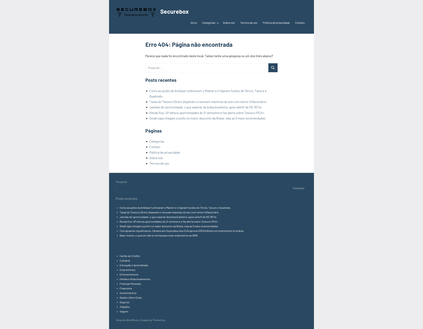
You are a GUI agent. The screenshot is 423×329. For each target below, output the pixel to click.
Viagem (124, 311)
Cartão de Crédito (130, 255)
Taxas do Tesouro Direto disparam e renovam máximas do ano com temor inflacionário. (208, 102)
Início (194, 22)
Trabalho (125, 306)
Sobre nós (229, 22)
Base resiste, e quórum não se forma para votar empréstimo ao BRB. (159, 235)
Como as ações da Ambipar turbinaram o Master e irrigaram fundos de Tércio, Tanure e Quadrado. (175, 207)
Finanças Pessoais (130, 283)
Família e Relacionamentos (135, 279)
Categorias (208, 22)
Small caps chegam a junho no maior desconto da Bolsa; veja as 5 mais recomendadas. (207, 118)
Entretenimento (129, 274)
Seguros (124, 302)
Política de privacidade (276, 22)
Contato (300, 22)
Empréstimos (127, 269)
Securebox (174, 11)
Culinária (125, 260)
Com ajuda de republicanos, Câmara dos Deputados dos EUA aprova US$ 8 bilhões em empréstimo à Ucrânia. (182, 230)
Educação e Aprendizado (134, 265)
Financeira (126, 288)
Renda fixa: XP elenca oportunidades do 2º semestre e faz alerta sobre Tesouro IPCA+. (207, 113)
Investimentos (128, 292)
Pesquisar (121, 181)
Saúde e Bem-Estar (131, 297)
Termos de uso (248, 22)
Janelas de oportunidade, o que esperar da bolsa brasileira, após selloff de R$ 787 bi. (205, 107)
